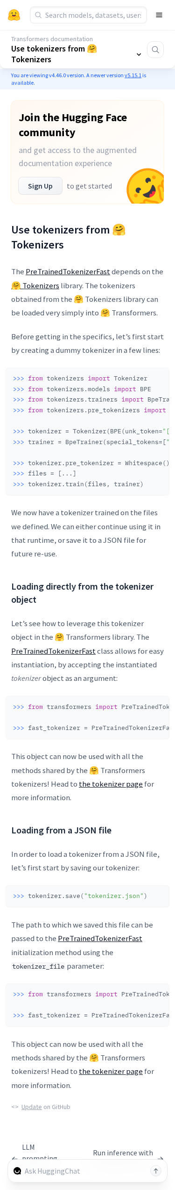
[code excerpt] (157, 377)
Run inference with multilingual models (126, 1158)
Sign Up (40, 185)
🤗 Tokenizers (35, 285)
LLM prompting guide (34, 1158)
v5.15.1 (133, 75)
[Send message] (155, 1170)
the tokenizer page (111, 784)
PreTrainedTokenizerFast (68, 271)
